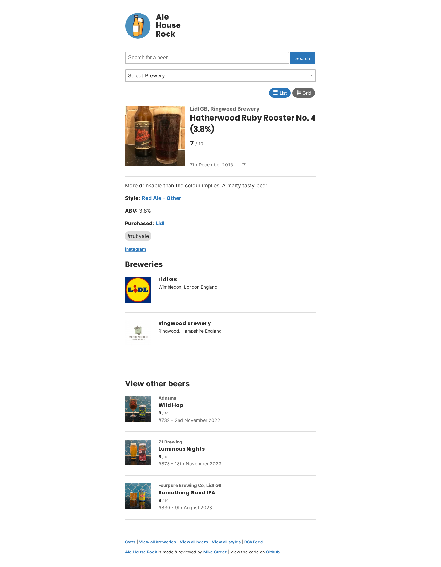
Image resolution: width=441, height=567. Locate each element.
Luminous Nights (182, 449)
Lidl (160, 223)
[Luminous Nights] (142, 453)
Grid (303, 92)
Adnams (167, 398)
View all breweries (157, 542)
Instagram (135, 249)
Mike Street (215, 552)
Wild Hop (171, 405)
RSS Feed (253, 542)
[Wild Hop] (142, 410)
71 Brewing (170, 441)
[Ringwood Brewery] (142, 334)
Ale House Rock (141, 552)
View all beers (194, 542)
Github (273, 552)
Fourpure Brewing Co (181, 485)
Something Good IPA (187, 492)
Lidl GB (199, 108)
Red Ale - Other (161, 198)
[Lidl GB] (142, 290)
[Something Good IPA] (142, 497)
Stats (130, 542)
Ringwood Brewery (234, 108)
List (280, 92)
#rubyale (138, 236)
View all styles (226, 542)
